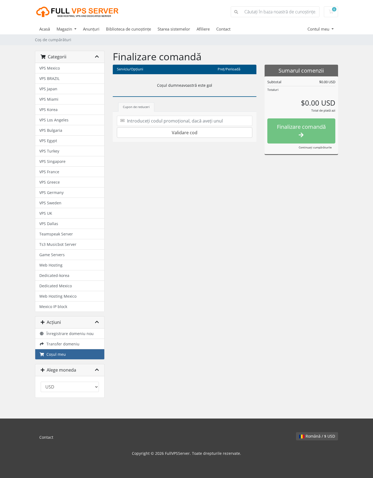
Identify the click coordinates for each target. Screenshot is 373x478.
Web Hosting (51, 265)
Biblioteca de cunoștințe (128, 29)
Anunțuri (91, 29)
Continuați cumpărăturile (315, 147)
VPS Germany (51, 192)
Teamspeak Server (56, 234)
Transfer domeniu (61, 343)
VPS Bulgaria (50, 130)
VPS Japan (48, 88)
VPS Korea (48, 109)
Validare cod (184, 133)
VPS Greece (49, 182)
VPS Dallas (48, 223)
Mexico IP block (53, 306)
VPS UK (45, 213)
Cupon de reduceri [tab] (136, 107)
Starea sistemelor (174, 29)
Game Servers (52, 254)
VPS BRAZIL (49, 78)
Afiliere (203, 29)
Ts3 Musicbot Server (57, 244)
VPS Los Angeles (54, 120)
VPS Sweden (50, 202)
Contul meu (318, 29)
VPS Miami (48, 99)
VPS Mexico (49, 68)
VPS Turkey (49, 151)
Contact (223, 29)
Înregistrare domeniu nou (69, 333)
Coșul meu (55, 354)
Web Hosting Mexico (57, 296)
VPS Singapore (52, 161)
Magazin (65, 29)
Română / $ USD (319, 436)
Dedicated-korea (54, 275)
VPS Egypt (48, 140)
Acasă (44, 29)
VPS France (49, 171)
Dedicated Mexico (55, 285)
